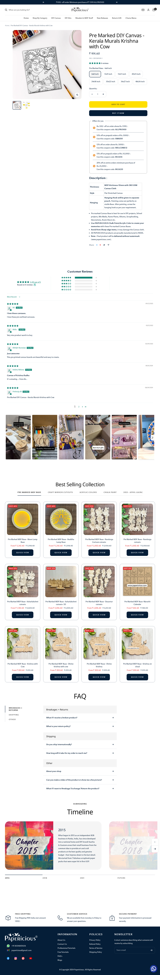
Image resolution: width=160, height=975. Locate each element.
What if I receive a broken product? (61, 718)
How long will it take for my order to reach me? (66, 753)
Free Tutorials (63, 952)
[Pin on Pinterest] (100, 245)
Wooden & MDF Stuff (84, 18)
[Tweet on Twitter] (104, 245)
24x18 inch (96, 81)
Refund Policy (94, 944)
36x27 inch (125, 81)
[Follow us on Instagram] (15, 958)
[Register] (151, 950)
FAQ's (60, 956)
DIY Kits (68, 18)
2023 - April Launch (133, 492)
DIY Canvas (56, 18)
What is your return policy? (58, 726)
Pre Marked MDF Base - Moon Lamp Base (22, 540)
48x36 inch (140, 81)
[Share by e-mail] (108, 245)
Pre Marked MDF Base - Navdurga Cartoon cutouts (99, 540)
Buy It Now (118, 113)
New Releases (102, 18)
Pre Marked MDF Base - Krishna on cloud (137, 665)
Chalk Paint (110, 492)
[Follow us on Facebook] (8, 958)
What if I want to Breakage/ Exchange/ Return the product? (72, 788)
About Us (61, 940)
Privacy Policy (94, 940)
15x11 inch (122, 74)
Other (12, 719)
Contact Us (62, 944)
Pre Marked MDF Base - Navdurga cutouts (137, 540)
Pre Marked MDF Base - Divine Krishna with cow (60, 665)
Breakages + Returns (15, 709)
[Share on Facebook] (96, 245)
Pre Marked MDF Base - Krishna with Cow (23, 665)
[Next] (155, 849)
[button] (95, 63)
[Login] (148, 10)
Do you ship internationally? (59, 744)
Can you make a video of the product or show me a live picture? (74, 780)
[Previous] (155, 842)
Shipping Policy (95, 952)
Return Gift (117, 18)
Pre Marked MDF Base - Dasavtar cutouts (99, 603)
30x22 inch (110, 81)
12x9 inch (108, 74)
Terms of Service (95, 948)
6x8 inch (95, 74)
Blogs (60, 960)
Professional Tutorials (66, 948)
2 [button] (78, 407)
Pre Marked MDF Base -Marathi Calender (137, 603)
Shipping (14, 715)
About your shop (53, 771)
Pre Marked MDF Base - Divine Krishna (99, 665)
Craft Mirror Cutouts (60, 492)
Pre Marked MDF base (29, 492)
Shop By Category (40, 18)
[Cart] (153, 10)
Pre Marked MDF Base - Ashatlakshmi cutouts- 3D (60, 603)
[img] (12, 304)
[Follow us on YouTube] (31, 958)
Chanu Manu (131, 18)
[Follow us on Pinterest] (23, 958)
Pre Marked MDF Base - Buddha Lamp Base (61, 540)
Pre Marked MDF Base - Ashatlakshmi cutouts (22, 603)
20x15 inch (136, 74)
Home (26, 18)
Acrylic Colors (88, 492)
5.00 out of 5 (35, 282)
